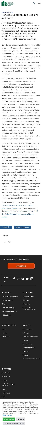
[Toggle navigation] (39, 3)
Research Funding (8, 307)
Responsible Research (9, 311)
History (4, 389)
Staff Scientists (7, 300)
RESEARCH (6, 293)
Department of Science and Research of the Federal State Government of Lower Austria (20, 214)
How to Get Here (28, 329)
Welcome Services (29, 347)
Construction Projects (30, 336)
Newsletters (6, 336)
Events (4, 333)
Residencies (6, 393)
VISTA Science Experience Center (29, 308)
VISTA (3, 396)
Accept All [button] (20, 419)
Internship (26, 304)
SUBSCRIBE (21, 266)
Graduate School (28, 296)
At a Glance (6, 373)
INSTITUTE (6, 369)
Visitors (25, 355)
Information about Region (31, 359)
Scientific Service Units (10, 296)
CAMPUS (26, 325)
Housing (25, 340)
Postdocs (26, 300)
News (3, 329)
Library (4, 304)
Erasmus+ (26, 351)
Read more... (7, 415)
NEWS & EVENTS (9, 325)
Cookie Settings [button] (9, 419)
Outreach (6, 227)
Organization (6, 376)
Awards (4, 380)
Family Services (28, 344)
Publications (6, 315)
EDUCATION (28, 293)
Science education (22, 227)
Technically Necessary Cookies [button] (14, 423)
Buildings (26, 333)
